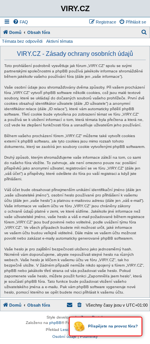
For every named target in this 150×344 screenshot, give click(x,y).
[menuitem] (20, 22)
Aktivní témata (59, 41)
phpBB (55, 323)
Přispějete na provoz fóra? (112, 326)
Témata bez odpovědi (22, 41)
